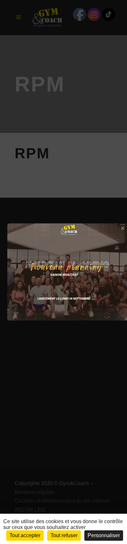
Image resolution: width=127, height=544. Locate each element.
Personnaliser (104, 535)
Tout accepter (24, 535)
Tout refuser (64, 535)
